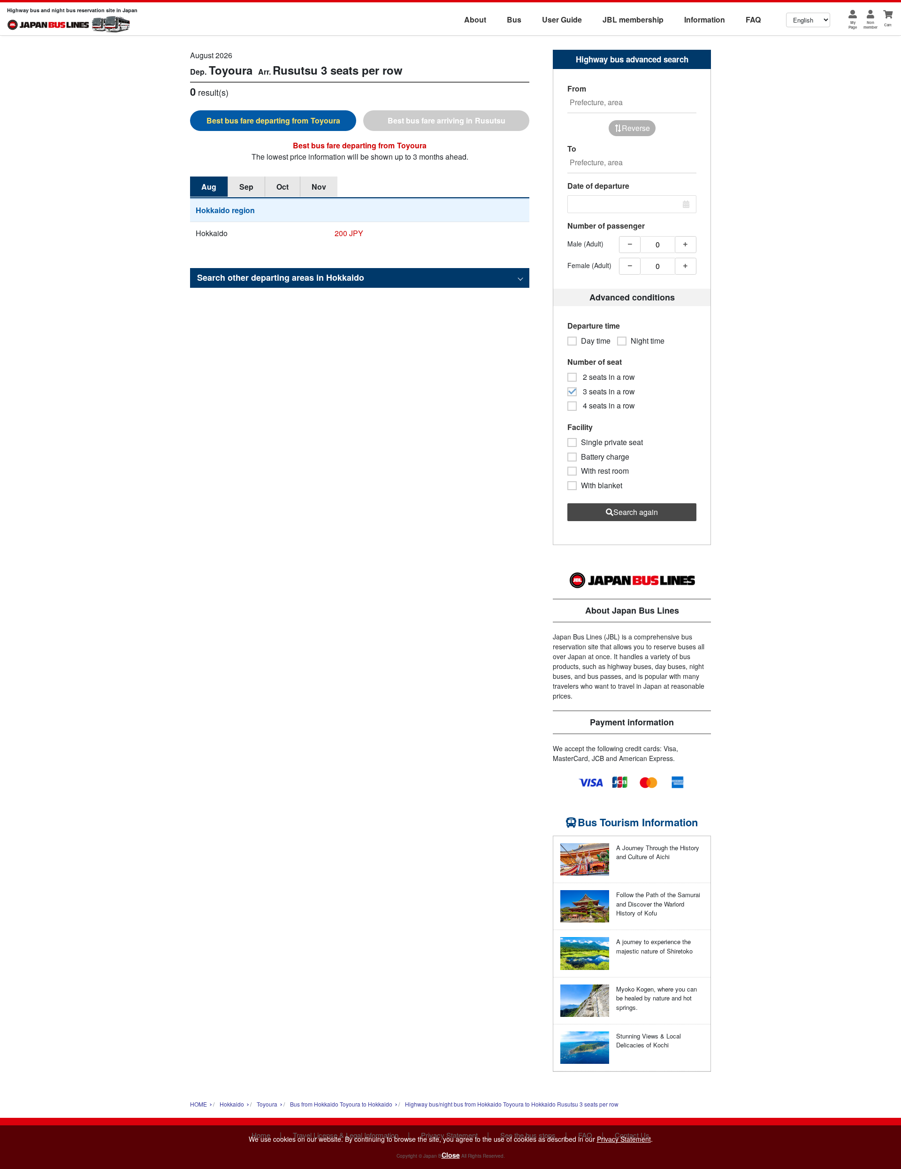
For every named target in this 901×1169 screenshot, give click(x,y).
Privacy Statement (624, 1139)
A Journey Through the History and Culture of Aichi (657, 852)
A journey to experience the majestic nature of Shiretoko (654, 946)
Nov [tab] (319, 186)
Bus (514, 19)
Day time (596, 341)
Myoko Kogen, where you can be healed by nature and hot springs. (656, 998)
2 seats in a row (608, 377)
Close (451, 1155)
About (475, 19)
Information (704, 19)
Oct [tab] (282, 186)
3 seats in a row (608, 391)
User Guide (562, 19)
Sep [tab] (246, 186)
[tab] (273, 120)
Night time (647, 341)
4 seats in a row (608, 405)
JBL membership (633, 19)
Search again (635, 512)
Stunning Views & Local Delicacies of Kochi (648, 1040)
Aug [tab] (208, 186)
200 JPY (349, 233)
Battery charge (605, 457)
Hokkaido (212, 233)
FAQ (753, 19)
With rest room (605, 471)
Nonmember (870, 25)
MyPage (852, 25)
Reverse (636, 128)
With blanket (601, 485)
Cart (888, 24)
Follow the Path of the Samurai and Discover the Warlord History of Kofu (658, 903)
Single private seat (612, 442)
